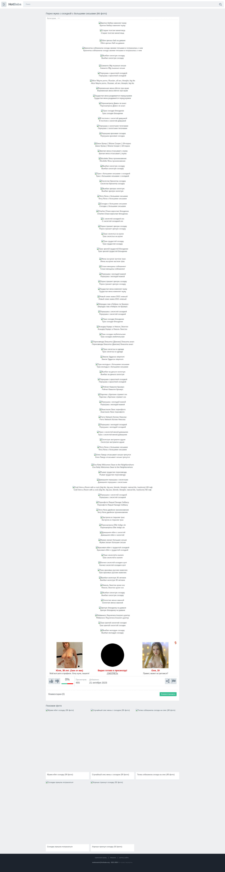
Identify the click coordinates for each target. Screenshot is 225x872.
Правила (113, 857)
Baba (14, 4)
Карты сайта (124, 857)
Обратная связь (101, 857)
